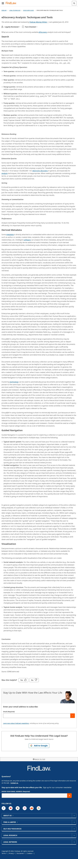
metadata (10, 234)
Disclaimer (20, 853)
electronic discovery (40, 171)
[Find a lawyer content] (74, 822)
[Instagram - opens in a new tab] (25, 808)
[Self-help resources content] (74, 829)
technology (14, 382)
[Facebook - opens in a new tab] (4, 808)
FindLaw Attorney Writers (38, 22)
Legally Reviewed (11, 27)
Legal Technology (14, 10)
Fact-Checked (30, 27)
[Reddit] (32, 808)
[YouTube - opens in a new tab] (11, 808)
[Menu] (3, 3)
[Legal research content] (74, 835)
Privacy (11, 853)
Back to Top (40, 759)
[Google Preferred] (39, 808)
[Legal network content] (74, 842)
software (27, 240)
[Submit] (72, 715)
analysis (5, 173)
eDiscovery (43, 32)
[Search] (74, 3)
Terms (4, 853)
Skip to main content (39, 2)
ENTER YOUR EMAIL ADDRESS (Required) (16, 791)
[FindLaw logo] (12, 3)
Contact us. (14, 783)
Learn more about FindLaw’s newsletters (16, 723)
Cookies (29, 853)
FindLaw (4, 10)
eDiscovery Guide (28, 10)
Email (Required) (9, 712)
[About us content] (74, 815)
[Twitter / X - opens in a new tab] (18, 808)
